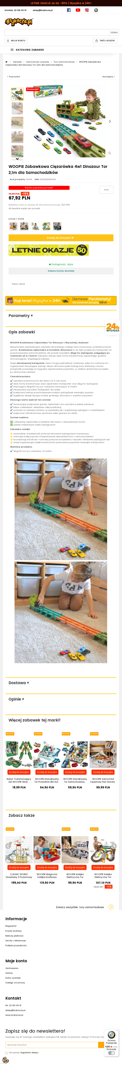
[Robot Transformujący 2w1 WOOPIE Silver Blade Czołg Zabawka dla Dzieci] (19, 754)
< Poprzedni (13, 76)
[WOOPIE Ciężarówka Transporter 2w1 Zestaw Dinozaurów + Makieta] (35, 226)
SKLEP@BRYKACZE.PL (43, 10)
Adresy (9, 972)
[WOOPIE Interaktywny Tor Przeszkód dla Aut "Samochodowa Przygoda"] (47, 754)
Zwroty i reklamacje (15, 940)
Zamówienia (11, 968)
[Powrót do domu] (6, 61)
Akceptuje (23, 1052)
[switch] (111, 1053)
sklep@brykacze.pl (15, 1010)
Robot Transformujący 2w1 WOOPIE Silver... (19, 780)
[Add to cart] (18, 772)
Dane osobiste (13, 977)
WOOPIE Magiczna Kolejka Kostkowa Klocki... (47, 877)
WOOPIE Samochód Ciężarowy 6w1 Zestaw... (103, 780)
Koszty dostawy (13, 930)
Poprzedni (17, 86)
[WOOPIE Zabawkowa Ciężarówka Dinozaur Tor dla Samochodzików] (17, 94)
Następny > (108, 76)
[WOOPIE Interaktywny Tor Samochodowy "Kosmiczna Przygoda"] (75, 754)
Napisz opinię (18, 284)
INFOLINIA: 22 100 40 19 (15, 10)
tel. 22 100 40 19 (13, 1005)
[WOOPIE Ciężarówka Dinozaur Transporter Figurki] (57, 226)
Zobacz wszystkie (80, 907)
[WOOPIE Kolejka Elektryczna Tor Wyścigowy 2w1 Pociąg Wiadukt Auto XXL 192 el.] (103, 849)
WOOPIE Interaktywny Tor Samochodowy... (75, 780)
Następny (17, 158)
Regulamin (11, 925)
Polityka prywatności (16, 945)
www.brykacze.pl (14, 1015)
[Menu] (117, 1031)
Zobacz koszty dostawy (61, 270)
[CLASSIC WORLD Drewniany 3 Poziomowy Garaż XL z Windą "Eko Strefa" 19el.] (19, 849)
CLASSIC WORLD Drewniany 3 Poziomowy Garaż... (19, 877)
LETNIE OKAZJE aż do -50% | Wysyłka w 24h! (61, 3)
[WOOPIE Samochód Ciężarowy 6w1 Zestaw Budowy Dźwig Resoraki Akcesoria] (103, 754)
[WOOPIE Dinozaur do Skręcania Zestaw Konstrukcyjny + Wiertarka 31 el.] (13, 226)
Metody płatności (14, 935)
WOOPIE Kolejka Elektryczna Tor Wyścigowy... (103, 877)
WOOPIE (14, 342)
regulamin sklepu (29, 1052)
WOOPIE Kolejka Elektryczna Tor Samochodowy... (75, 877)
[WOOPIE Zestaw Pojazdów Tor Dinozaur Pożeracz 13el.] (46, 226)
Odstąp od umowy (15, 982)
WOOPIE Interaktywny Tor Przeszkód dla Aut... (47, 780)
